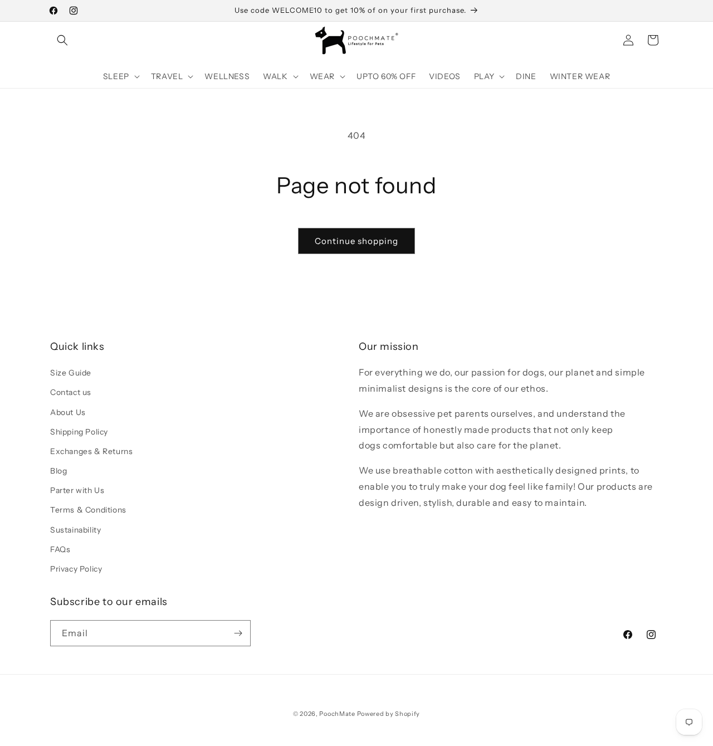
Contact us (70, 392)
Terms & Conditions (88, 510)
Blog (58, 471)
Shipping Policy (79, 432)
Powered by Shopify (389, 714)
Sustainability (75, 530)
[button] (62, 40)
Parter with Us (77, 490)
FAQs (60, 549)
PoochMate (337, 714)
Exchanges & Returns (91, 451)
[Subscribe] (238, 633)
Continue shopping (356, 241)
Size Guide (70, 373)
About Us (68, 412)
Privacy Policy (76, 569)
